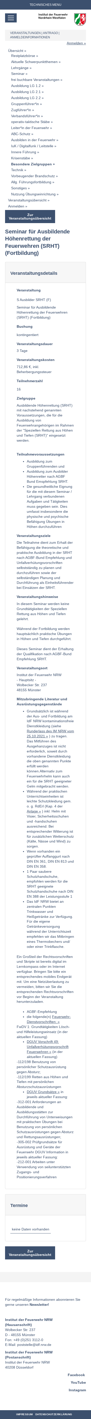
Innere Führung (23, 152)
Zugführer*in (21, 110)
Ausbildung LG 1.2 (26, 86)
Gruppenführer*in (25, 104)
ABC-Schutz (20, 134)
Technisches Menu (45, 5)
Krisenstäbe (20, 158)
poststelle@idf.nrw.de (34, 1345)
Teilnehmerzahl (30, 381)
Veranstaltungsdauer (35, 344)
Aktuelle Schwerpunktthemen (34, 62)
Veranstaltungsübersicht (27, 200)
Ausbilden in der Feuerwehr (33, 140)
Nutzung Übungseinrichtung (33, 194)
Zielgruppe (26, 398)
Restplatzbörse (23, 56)
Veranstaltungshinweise (37, 597)
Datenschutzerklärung (53, 1414)
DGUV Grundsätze (42, 1092)
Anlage (32, 811)
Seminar (18, 74)
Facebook (76, 1375)
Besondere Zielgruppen (31, 164)
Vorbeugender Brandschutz (33, 176)
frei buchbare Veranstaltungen (35, 80)
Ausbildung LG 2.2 (26, 98)
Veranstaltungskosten (36, 360)
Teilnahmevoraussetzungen (40, 454)
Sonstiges (19, 188)
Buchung (25, 326)
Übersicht (15, 51)
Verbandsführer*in (25, 116)
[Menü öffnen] (11, 17)
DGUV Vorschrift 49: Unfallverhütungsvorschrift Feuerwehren (48, 1047)
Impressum (24, 1414)
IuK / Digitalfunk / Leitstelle (32, 146)
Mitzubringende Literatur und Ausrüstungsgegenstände (42, 701)
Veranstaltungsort (32, 668)
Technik (17, 170)
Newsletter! (39, 1305)
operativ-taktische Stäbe (30, 122)
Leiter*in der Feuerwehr (30, 128)
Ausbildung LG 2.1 (26, 92)
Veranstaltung (29, 290)
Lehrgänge (20, 68)
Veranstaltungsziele (34, 536)
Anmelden (75, 43)
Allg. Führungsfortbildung (31, 182)
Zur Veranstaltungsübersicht (30, 216)
